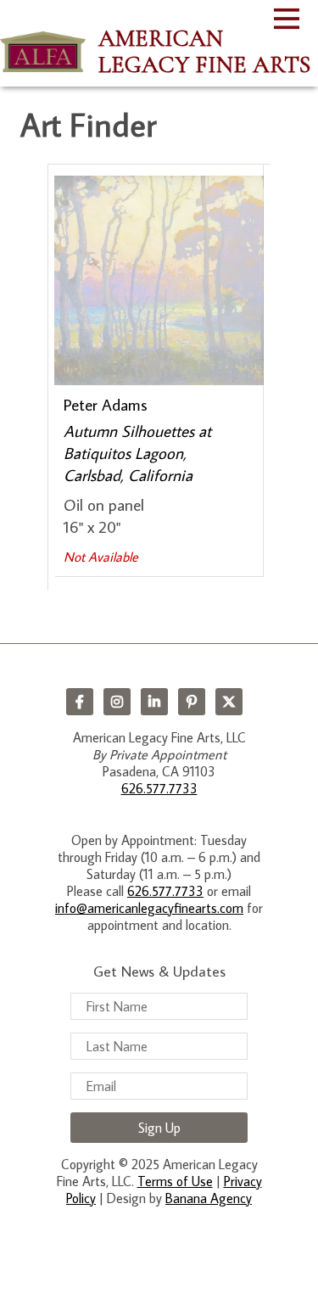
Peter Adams (106, 404)
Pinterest (191, 701)
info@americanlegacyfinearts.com (149, 907)
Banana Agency (208, 1198)
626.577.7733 (159, 788)
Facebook (79, 701)
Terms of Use (175, 1181)
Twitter (229, 701)
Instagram (117, 701)
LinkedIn (154, 701)
